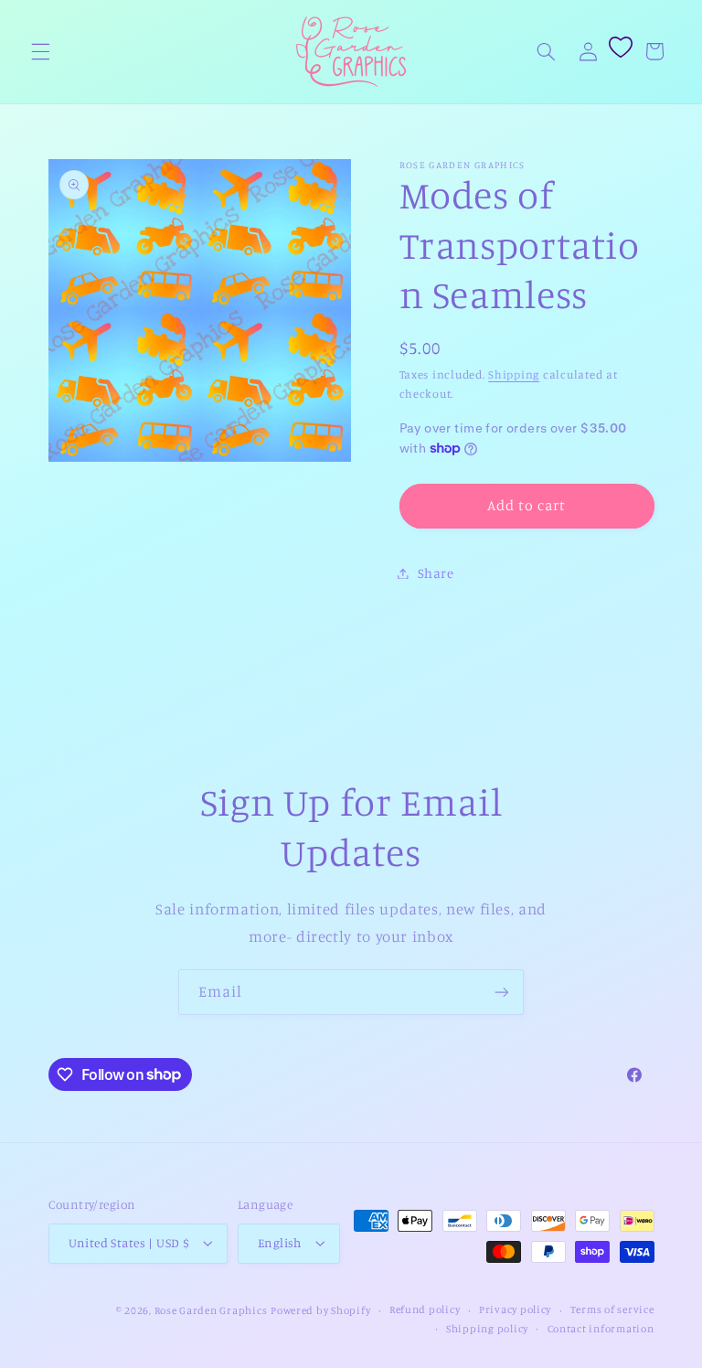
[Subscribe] (502, 991)
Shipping (513, 374)
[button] (40, 51)
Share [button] (436, 573)
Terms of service (612, 1309)
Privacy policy (515, 1309)
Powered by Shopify (320, 1310)
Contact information (601, 1328)
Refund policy (425, 1309)
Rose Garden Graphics (211, 1310)
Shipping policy (487, 1328)
